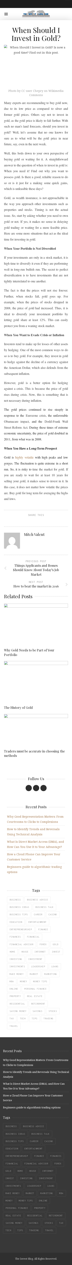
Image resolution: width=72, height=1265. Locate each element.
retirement (38, 1004)
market (34, 974)
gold (55, 944)
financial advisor (21, 944)
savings (37, 1011)
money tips (40, 981)
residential (17, 1004)
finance (43, 929)
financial (33, 937)
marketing (50, 974)
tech (23, 1018)
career (38, 914)
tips (34, 1018)
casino (53, 914)
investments (17, 966)
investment (35, 959)
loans (54, 966)
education (16, 922)
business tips (19, 914)
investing (16, 959)
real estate (34, 996)
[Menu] (6, 14)
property (15, 996)
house (24, 952)
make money (17, 974)
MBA (12, 981)
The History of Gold (18, 707)
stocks (53, 1011)
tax (12, 1018)
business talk (44, 907)
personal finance (35, 989)
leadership (38, 966)
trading (48, 1018)
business (15, 900)
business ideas (19, 907)
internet (40, 952)
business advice (37, 900)
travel (14, 1026)
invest (56, 952)
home (12, 952)
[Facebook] (29, 788)
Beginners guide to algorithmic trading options (32, 1107)
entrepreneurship (21, 929)
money (23, 981)
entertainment (37, 922)
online (14, 989)
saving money (18, 1011)
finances (15, 937)
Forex (43, 944)
